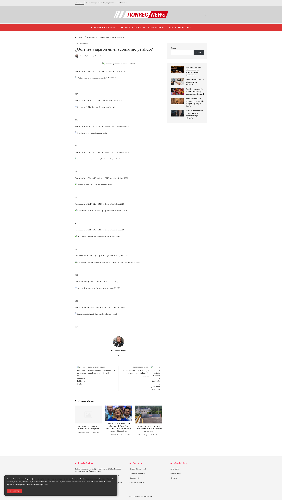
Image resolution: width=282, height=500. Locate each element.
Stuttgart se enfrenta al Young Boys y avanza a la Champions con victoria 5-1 (148, 425)
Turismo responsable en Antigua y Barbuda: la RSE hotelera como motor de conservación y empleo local (109, 3)
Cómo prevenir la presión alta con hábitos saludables (195, 82)
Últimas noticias (81, 44)
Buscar (173, 48)
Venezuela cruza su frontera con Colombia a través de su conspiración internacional (119, 428)
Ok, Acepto (14, 491)
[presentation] (86, 2)
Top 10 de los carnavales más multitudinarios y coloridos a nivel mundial (195, 91)
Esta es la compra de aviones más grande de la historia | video (101, 370)
